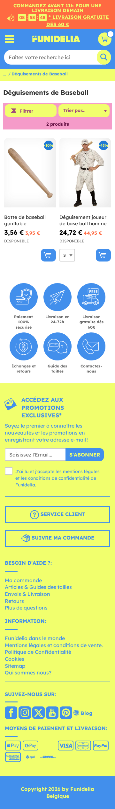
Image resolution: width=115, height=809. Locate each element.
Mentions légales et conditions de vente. (54, 645)
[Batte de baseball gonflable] (30, 173)
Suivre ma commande (62, 537)
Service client (62, 514)
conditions (39, 478)
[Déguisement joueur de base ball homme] (85, 173)
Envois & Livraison (27, 594)
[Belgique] (11, 713)
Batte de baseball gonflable (25, 220)
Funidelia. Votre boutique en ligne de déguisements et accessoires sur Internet (56, 39)
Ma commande (23, 580)
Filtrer (26, 111)
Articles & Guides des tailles (38, 587)
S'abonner (84, 454)
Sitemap (15, 666)
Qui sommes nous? (28, 672)
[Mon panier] (104, 39)
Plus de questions (26, 607)
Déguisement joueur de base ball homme (83, 220)
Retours (14, 601)
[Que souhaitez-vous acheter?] (9, 39)
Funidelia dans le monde (35, 638)
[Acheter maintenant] (48, 255)
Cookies (14, 659)
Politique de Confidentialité (38, 652)
